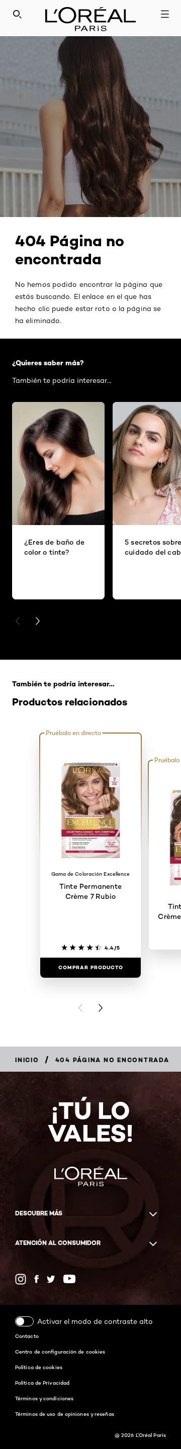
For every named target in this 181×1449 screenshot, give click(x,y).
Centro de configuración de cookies (60, 1352)
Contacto (27, 1336)
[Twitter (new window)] (51, 1279)
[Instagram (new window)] (20, 1279)
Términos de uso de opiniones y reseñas (64, 1414)
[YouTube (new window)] (69, 1279)
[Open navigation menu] (164, 14)
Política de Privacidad (42, 1383)
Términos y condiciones (44, 1398)
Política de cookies (38, 1367)
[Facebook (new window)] (36, 1279)
